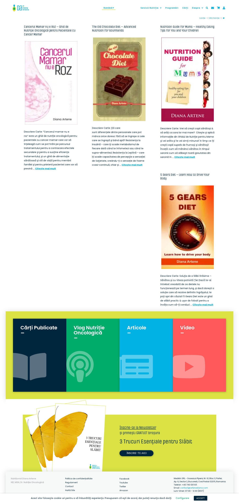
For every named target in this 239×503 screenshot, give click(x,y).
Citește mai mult (45, 168)
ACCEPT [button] (200, 498)
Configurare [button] (182, 498)
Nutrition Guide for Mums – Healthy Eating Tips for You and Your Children (187, 28)
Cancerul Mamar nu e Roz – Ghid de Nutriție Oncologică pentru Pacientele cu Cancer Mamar (49, 30)
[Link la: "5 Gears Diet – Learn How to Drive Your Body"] (187, 227)
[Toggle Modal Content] (207, 8)
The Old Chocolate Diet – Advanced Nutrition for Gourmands (114, 28)
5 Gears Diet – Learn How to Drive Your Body (184, 176)
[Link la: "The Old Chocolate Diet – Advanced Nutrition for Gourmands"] (119, 79)
